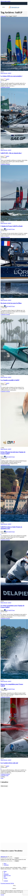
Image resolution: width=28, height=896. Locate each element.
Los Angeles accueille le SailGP (10, 380)
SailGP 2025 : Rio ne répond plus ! (11, 153)
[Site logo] (14, 8)
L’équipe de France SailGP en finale (11, 226)
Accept (2, 894)
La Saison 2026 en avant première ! (11, 76)
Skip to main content (5, 1)
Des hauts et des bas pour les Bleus (11, 303)
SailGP (9, 73)
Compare (6, 880)
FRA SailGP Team (10, 229)
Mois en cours (4, 786)
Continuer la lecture (5, 87)
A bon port (3, 16)
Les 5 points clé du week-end (9, 763)
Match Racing (4, 73)
